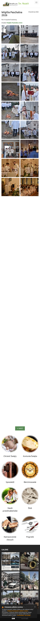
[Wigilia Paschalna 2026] (10, 34)
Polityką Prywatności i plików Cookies (17, 611)
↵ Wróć (20, 428)
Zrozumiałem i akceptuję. (24, 615)
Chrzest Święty (10, 456)
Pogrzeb (30, 537)
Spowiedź (10, 482)
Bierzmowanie (30, 482)
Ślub (30, 508)
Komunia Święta (30, 456)
